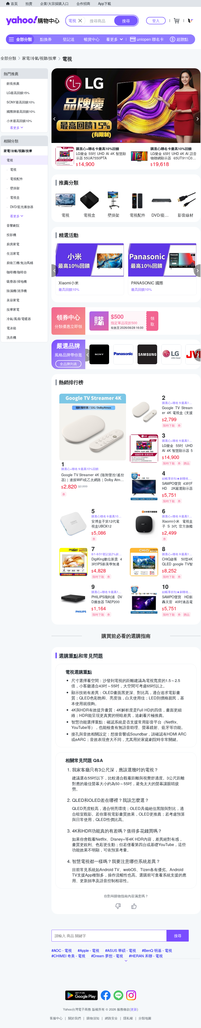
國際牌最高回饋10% (21, 111)
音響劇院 (13, 225)
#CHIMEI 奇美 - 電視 (68, 955)
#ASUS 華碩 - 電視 (120, 950)
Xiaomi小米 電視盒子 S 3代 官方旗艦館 (177, 523)
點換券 (46, 39)
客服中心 (56, 1018)
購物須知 (93, 1018)
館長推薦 (13, 83)
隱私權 (128, 1018)
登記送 (69, 39)
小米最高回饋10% (19, 120)
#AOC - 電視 (61, 950)
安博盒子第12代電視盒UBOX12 (105, 523)
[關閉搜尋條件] (80, 21)
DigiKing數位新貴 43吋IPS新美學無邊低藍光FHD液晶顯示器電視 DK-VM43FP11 (106, 561)
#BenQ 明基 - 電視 (157, 950)
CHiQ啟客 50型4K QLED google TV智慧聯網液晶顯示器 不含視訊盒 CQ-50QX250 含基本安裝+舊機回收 (177, 561)
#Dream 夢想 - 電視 (107, 955)
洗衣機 (11, 337)
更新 (134, 1009)
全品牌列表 (68, 363)
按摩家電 (13, 309)
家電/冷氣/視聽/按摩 (18, 150)
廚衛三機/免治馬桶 (20, 262)
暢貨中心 (92, 39)
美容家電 (13, 300)
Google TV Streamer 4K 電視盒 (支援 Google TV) (177, 410)
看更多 (112, 39)
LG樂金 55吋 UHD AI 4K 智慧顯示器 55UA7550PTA (177, 448)
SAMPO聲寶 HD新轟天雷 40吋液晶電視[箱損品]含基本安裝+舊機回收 (177, 599)
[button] (54, 118)
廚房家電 (13, 244)
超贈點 (182, 39)
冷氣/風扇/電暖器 (19, 318)
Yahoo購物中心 (32, 21)
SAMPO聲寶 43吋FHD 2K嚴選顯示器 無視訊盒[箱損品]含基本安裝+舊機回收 (177, 486)
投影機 (11, 234)
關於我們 (74, 1018)
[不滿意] (118, 906)
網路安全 (111, 1018)
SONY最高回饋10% (21, 102)
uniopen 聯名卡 (150, 39)
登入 (156, 20)
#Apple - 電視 (88, 950)
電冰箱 (11, 328)
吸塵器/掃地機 (17, 281)
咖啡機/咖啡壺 (17, 272)
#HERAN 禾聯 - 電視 (146, 955)
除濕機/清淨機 (17, 290)
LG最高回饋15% (18, 92)
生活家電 (13, 253)
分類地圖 (144, 1018)
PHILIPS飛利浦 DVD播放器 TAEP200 (106, 599)
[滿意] (134, 906)
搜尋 (177, 935)
